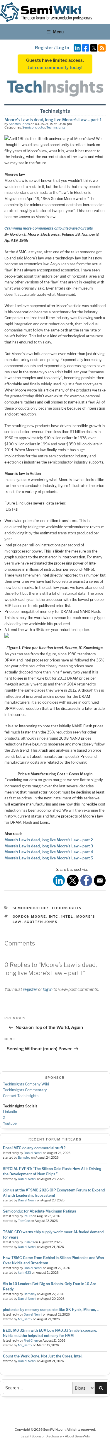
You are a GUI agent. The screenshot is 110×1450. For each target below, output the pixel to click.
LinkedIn (10, 1111)
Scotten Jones (19, 124)
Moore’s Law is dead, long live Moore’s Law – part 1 (53, 119)
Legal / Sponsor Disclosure (41, 1436)
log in (48, 989)
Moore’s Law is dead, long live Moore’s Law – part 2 (48, 840)
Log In (62, 47)
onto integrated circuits (73, 228)
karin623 (24, 1273)
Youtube (10, 1123)
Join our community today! (55, 67)
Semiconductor (33, 127)
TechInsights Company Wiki (26, 1084)
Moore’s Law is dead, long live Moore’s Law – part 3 (48, 846)
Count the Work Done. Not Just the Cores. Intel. (42, 1356)
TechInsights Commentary (25, 1090)
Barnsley (24, 1158)
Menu (58, 31)
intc (54, 916)
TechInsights (55, 127)
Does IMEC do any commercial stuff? (34, 1148)
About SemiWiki (77, 1436)
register (30, 989)
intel (67, 916)
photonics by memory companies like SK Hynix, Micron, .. (51, 1309)
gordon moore (29, 916)
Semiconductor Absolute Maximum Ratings (39, 1211)
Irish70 (29, 1242)
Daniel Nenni (33, 1153)
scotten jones (41, 922)
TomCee (24, 1221)
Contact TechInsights (20, 1096)
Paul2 (28, 1216)
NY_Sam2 (25, 1319)
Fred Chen (31, 1341)
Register (44, 47)
